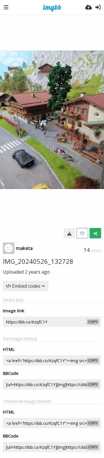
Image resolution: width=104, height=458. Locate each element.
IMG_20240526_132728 (38, 261)
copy (92, 322)
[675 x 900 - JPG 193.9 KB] (69, 233)
